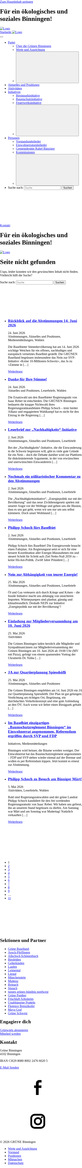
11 (9, 898)
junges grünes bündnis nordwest (28, 991)
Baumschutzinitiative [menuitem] (29, 99)
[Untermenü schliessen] (47, 67)
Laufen (12, 966)
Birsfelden (14, 959)
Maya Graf (15, 1009)
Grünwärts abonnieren (14, 1030)
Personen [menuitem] (14, 138)
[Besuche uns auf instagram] (41, 1121)
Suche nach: (15, 187)
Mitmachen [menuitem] (15, 1159)
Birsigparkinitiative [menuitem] (28, 95)
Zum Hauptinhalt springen (16, 1)
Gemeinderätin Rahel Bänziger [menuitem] (35, 148)
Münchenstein (17, 977)
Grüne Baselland (18, 949)
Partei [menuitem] (11, 42)
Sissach (12, 988)
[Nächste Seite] (30, 932)
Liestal (12, 974)
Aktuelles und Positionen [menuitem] (23, 84)
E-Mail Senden (9, 1067)
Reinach (13, 984)
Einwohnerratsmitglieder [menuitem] (31, 145)
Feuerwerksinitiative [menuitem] (28, 102)
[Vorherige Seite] (30, 855)
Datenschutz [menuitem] (15, 1163)
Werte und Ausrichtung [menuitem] (30, 49)
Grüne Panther (17, 995)
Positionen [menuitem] (14, 1155)
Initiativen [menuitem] (14, 92)
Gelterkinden (16, 963)
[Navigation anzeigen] (1, 36)
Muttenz (13, 981)
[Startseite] (5, 28)
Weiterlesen (15, 371)
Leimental (14, 970)
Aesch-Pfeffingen (19, 952)
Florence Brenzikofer (21, 1006)
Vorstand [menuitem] (13, 1152)
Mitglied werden (10, 1033)
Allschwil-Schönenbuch (23, 956)
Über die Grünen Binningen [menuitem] (33, 46)
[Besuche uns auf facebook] (41, 1088)
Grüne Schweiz (17, 1013)
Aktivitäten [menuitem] (15, 88)
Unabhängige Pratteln (21, 1002)
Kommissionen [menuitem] (25, 152)
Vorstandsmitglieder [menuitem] (28, 141)
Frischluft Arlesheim (20, 999)
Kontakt (5, 225)
